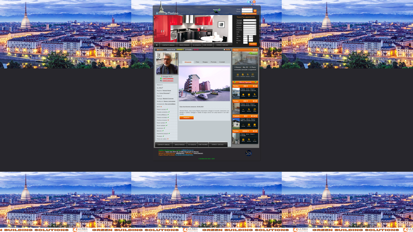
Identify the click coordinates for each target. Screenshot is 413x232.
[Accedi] (255, 11)
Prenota (213, 62)
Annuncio (188, 62)
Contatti (222, 62)
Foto (197, 62)
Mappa (205, 62)
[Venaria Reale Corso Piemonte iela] (204, 83)
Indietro (160, 49)
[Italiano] (252, 4)
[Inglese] (254, 4)
